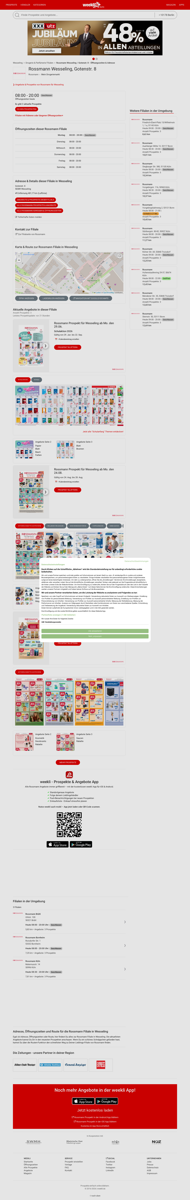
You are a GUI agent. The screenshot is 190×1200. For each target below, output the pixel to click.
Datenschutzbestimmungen (137, 561)
